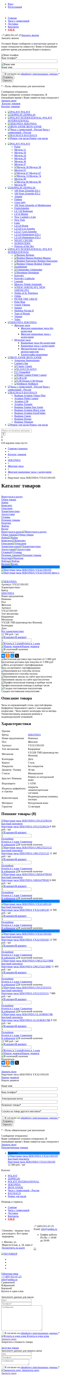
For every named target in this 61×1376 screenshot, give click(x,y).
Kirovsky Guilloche (24, 278)
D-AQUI (31, 369)
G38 (24, 378)
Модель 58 (35, 167)
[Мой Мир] (12, 656)
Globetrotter (36, 269)
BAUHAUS (30, 135)
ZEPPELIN (29, 114)
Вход (10, 4)
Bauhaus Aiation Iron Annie (28, 407)
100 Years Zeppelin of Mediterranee (32, 205)
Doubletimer (20, 266)
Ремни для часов (38, 138)
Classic (28, 366)
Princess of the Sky (24, 246)
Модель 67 (35, 173)
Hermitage (33, 272)
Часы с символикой (18, 21)
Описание (7, 543)
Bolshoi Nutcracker (48, 260)
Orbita (17, 296)
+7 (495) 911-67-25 (11, 1276)
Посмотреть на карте (13, 1247)
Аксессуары (8, 549)
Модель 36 (20, 161)
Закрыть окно (8, 100)
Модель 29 (20, 158)
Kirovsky (19, 275)
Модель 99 (20, 184)
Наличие (6, 558)
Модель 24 (20, 155)
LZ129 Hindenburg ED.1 (27, 234)
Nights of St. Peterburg (26, 293)
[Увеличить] (26, 569)
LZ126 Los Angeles (24, 228)
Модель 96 (35, 181)
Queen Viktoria (22, 304)
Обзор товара (8, 534)
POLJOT (25, 112)
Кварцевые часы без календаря (38, 342)
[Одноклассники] (8, 656)
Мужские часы (22, 340)
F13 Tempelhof (22, 372)
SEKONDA (30, 123)
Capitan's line (21, 363)
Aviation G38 (21, 401)
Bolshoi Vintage (42, 263)
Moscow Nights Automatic (28, 284)
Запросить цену (30, 1370)
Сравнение (26, 841)
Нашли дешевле (30, 646)
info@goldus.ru (49, 1229)
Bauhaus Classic (22, 416)
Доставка (13, 23)
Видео (4, 564)
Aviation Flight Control (26, 398)
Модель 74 (35, 176)
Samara (18, 307)
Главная (12, 18)
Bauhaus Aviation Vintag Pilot (29, 395)
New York (19, 220)
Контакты (13, 26)
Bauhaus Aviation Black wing (29, 410)
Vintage (18, 316)
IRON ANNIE (34, 126)
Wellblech (33, 383)
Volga (17, 319)
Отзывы (5, 552)
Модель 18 (20, 152)
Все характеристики (12, 631)
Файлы (5, 561)
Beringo (30, 255)
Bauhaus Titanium (23, 421)
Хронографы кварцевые (34, 354)
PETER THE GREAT (26, 299)
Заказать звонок (30, 35)
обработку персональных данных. (39, 74)
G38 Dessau (36, 380)
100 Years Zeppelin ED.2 (27, 193)
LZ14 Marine (21, 214)
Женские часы (22, 325)
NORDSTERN (22, 243)
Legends (18, 281)
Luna (17, 222)
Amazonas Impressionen (27, 360)
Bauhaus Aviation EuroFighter (30, 413)
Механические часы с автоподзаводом (33, 350)
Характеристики (10, 546)
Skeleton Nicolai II (24, 310)
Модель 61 (20, 170)
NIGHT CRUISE (23, 240)
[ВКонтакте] (3, 656)
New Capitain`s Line (25, 217)
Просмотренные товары (14, 1147)
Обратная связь (9, 1273)
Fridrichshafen (21, 208)
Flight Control (39, 375)
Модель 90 (20, 179)
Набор (4, 537)
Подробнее (7, 838)
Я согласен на (32, 74)
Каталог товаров (10, 103)
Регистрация (15, 7)
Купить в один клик (37, 1336)
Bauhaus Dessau (22, 419)
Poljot (17, 146)
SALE (11, 29)
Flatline (18, 199)
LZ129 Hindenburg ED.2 (27, 237)
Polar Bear (19, 301)
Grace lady (20, 202)
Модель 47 (20, 164)
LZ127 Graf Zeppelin (25, 231)
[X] (17, 656)
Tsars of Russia (22, 313)
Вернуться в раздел (12, 531)
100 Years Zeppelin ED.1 (27, 190)
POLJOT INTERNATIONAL (23, 1181)
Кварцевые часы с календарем (37, 345)
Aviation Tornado (23, 404)
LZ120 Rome (21, 225)
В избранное (8, 844)
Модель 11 (20, 149)
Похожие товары (10, 555)
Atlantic (18, 196)
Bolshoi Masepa (42, 258)
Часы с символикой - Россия (29, 131)
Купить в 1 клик (31, 643)
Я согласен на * (32, 1333)
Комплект (6, 540)
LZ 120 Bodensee (23, 211)
